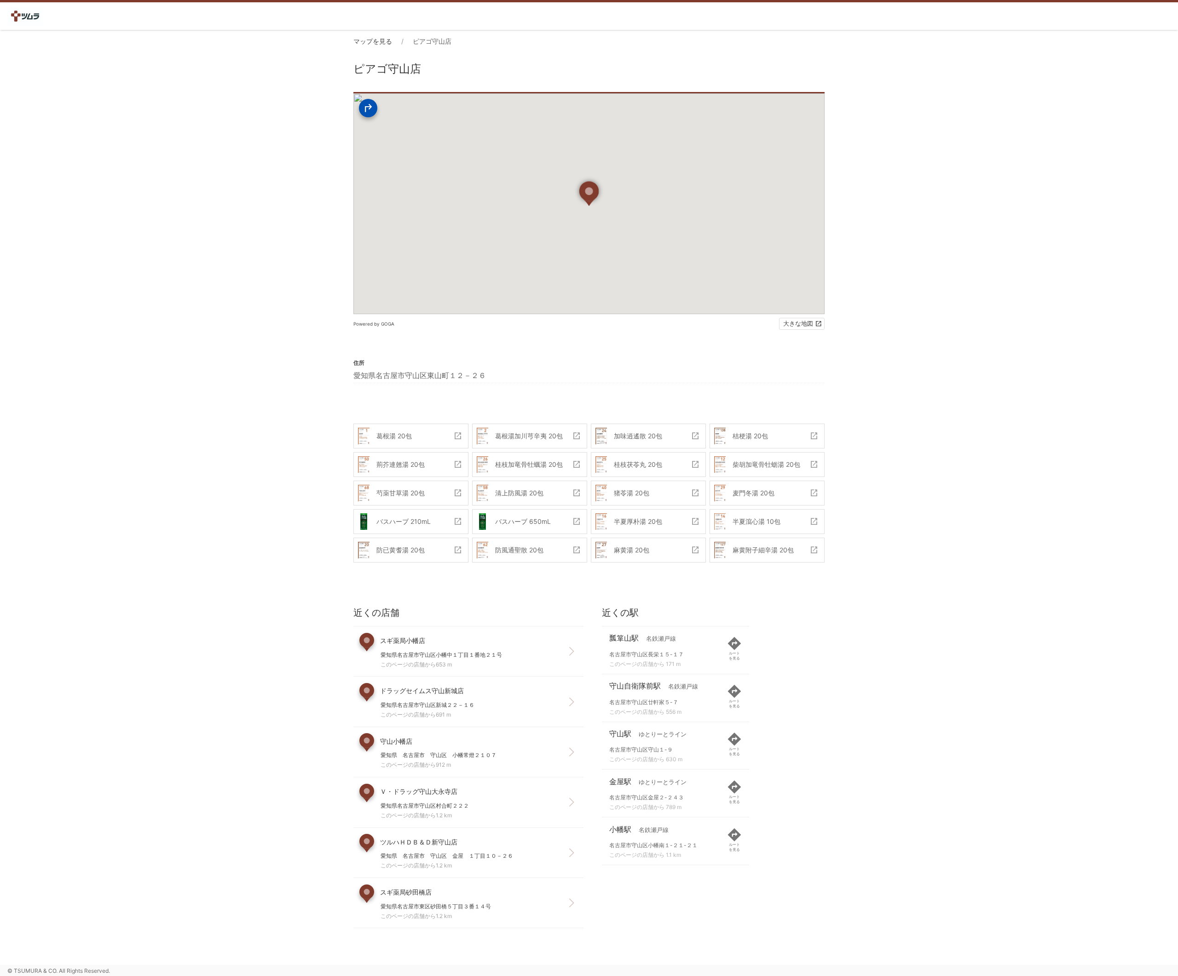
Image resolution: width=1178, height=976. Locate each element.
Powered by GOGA (373, 324)
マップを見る (372, 41)
